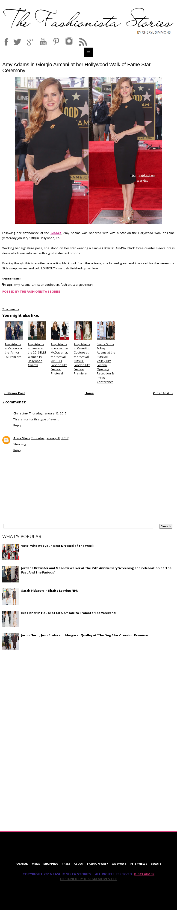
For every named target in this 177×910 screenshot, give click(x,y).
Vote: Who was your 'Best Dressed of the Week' (57, 546)
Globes (55, 233)
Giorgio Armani (83, 284)
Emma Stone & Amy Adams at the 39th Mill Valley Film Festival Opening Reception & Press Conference (106, 363)
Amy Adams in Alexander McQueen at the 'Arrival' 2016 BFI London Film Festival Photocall (59, 358)
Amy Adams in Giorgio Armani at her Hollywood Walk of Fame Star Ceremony (76, 67)
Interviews (138, 864)
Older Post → (163, 393)
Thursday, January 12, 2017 (47, 413)
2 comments (10, 309)
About (79, 864)
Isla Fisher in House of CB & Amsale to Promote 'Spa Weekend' (68, 613)
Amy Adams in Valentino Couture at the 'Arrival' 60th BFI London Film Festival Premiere (82, 358)
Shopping (50, 864)
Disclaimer (144, 874)
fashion (65, 284)
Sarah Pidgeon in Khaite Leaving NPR (49, 590)
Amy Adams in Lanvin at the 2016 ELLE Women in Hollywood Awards (37, 354)
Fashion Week (97, 864)
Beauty (156, 864)
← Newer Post (14, 393)
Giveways (119, 864)
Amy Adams (22, 284)
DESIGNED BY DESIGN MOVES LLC (88, 878)
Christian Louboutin (45, 284)
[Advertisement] (36, 686)
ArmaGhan (21, 438)
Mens (36, 864)
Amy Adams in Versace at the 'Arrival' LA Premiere (14, 350)
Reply (17, 425)
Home (89, 393)
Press (66, 864)
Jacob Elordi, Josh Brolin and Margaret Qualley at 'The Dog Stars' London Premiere (84, 635)
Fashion (22, 864)
